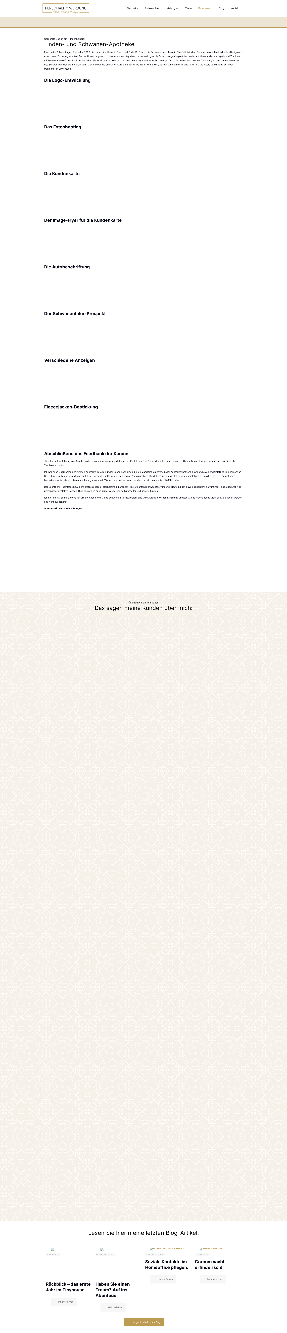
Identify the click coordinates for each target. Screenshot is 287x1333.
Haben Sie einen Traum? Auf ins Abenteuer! (113, 1290)
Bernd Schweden (143, 1056)
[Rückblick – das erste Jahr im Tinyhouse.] (71, 1263)
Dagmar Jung (143, 721)
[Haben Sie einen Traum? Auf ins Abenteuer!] (121, 1263)
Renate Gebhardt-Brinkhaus (143, 895)
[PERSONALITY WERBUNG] (66, 8)
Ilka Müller (143, 1205)
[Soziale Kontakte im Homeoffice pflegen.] (170, 1249)
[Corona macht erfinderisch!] (220, 1249)
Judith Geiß (143, 663)
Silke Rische (143, 1131)
